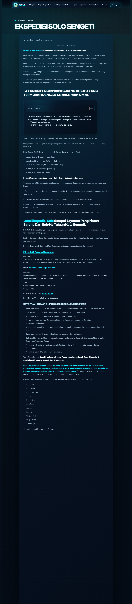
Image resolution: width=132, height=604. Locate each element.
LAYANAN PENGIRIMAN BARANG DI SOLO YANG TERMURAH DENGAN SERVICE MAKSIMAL (60, 116)
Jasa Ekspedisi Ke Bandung (34, 365)
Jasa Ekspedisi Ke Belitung (42, 371)
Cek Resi (104, 4)
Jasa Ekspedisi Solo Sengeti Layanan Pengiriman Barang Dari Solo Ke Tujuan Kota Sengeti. (60, 120)
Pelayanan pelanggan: (32, 293)
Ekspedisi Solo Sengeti (32, 50)
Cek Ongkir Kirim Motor (61, 4)
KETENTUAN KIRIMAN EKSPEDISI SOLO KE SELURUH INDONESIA (51, 125)
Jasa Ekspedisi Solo (38, 221)
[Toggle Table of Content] (90, 108)
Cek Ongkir (31, 4)
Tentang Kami (93, 4)
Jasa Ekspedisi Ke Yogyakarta (85, 365)
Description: (28, 256)
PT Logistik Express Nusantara (40, 122)
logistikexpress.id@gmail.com (42, 268)
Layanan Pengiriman (79, 4)
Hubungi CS (115, 5)
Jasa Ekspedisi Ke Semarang (59, 365)
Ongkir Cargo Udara (44, 4)
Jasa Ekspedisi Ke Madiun (81, 368)
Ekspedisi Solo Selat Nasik (65, 371)
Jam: (25, 283)
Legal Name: (28, 298)
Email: (25, 268)
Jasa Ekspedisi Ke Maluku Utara (55, 368)
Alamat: (26, 272)
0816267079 (47, 293)
